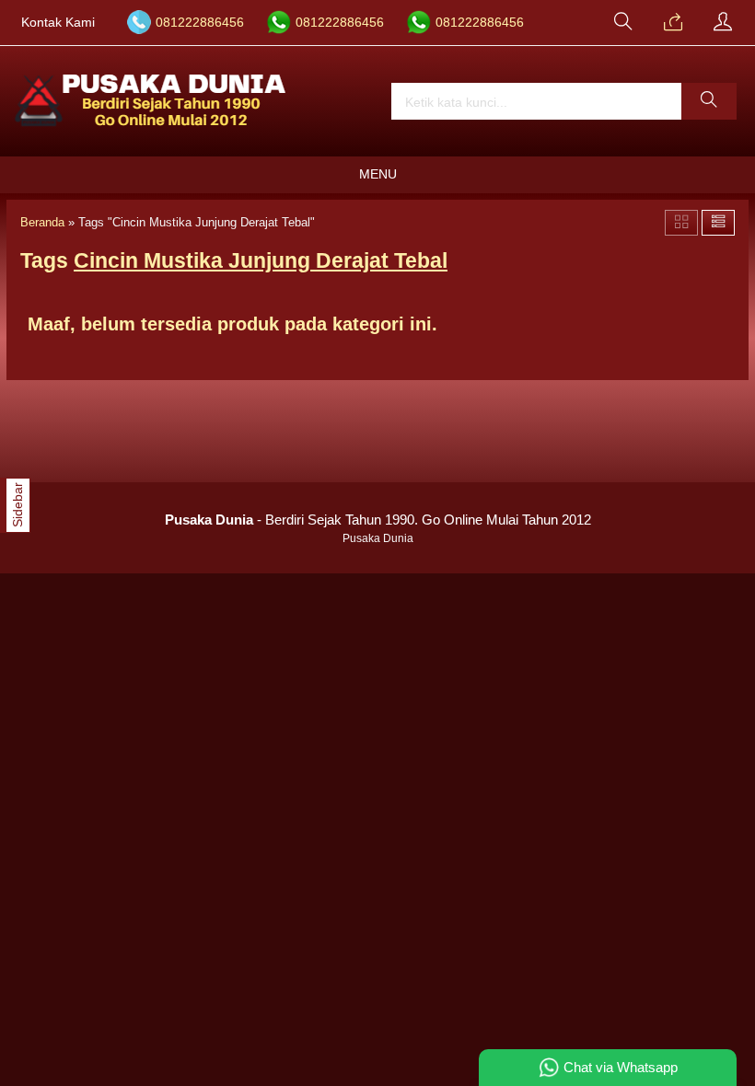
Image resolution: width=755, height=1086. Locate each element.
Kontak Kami (58, 22)
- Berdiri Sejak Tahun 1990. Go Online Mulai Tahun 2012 (378, 519)
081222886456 (200, 22)
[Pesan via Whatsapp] (673, 23)
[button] (709, 101)
